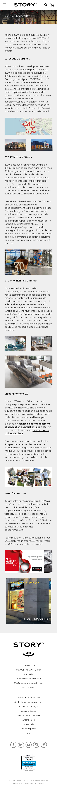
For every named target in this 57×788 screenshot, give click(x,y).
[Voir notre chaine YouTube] (29, 745)
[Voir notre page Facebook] (13, 745)
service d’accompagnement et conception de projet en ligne (27, 425)
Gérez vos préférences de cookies (28, 783)
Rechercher (45, 4)
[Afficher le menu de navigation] (4, 5)
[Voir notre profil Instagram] (36, 745)
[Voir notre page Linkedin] (21, 745)
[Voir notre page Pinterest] (44, 745)
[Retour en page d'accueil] (25, 5)
